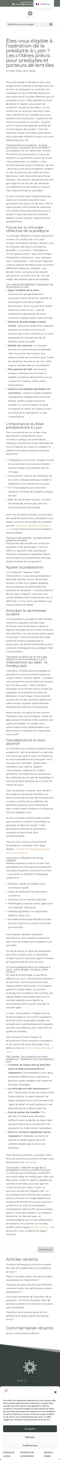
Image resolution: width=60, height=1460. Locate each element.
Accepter (30, 1428)
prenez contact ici (41, 1227)
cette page (31, 1162)
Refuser (30, 1437)
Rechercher (45, 1249)
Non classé (29, 70)
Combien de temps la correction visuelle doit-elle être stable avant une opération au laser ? (28, 1268)
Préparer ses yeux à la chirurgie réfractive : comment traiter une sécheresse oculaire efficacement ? (29, 1288)
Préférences (30, 1445)
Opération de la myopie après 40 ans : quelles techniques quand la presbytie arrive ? (27, 1316)
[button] (55, 1392)
